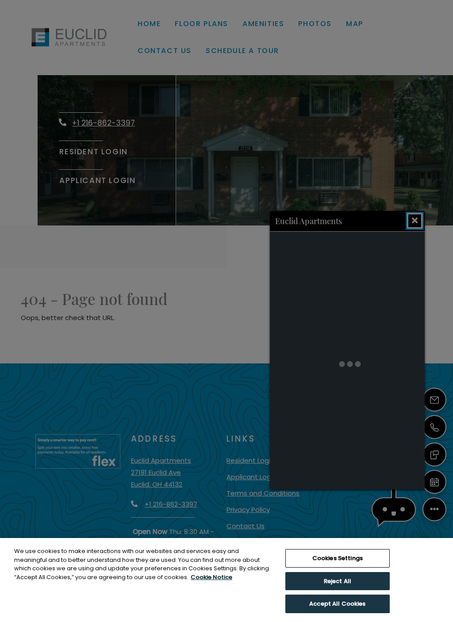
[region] (226, 580)
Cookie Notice (211, 577)
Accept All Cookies (337, 603)
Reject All (337, 581)
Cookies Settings (337, 558)
